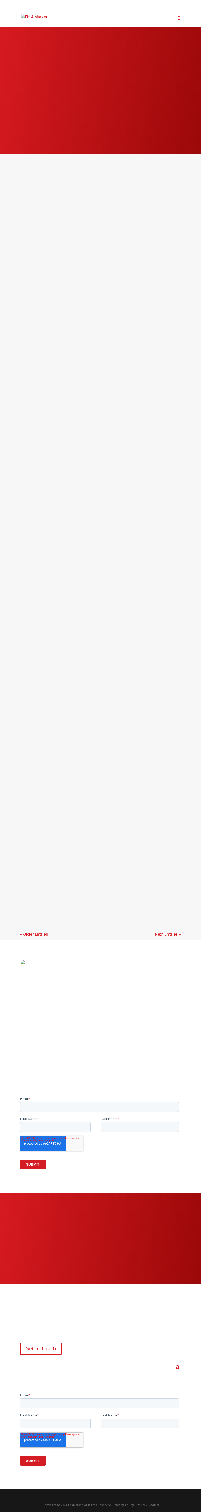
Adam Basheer (41, 208)
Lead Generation (158, 416)
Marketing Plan (160, 208)
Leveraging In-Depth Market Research (72, 333)
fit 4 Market (39, 341)
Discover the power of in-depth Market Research (86, 266)
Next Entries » (168, 934)
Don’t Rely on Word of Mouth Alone (68, 717)
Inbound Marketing (96, 208)
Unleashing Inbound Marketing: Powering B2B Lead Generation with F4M (88, 405)
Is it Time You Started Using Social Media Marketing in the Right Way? (96, 799)
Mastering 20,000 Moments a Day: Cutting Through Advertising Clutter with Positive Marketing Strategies (92, 647)
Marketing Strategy (43, 212)
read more (37, 231)
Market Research (130, 208)
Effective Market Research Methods (69, 200)
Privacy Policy (123, 1505)
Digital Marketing (90, 416)
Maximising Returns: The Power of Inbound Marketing (91, 869)
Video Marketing (106, 420)
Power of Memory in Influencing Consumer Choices (88, 480)
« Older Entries (34, 934)
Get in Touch (40, 1348)
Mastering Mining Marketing (60, 559)
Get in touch (100, 1263)
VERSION (152, 1505)
